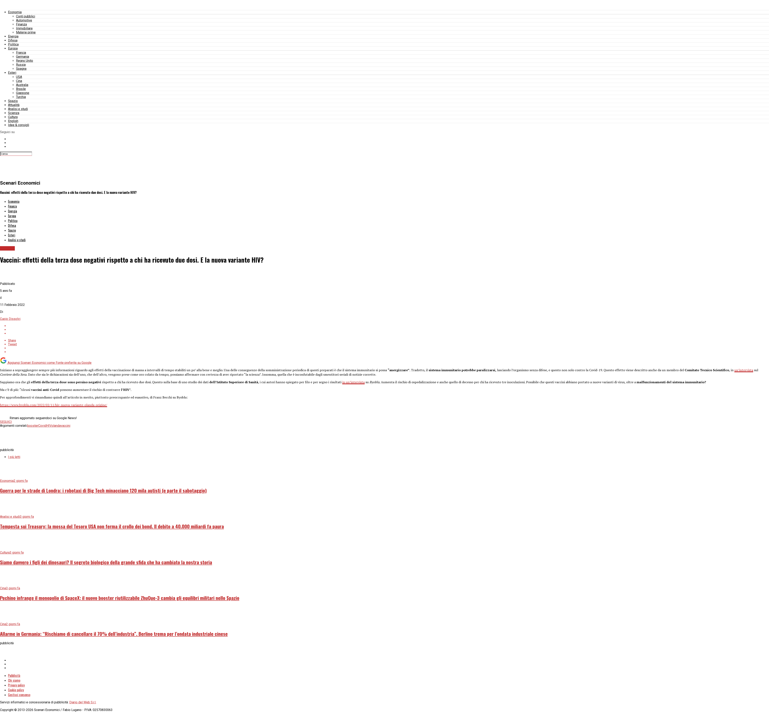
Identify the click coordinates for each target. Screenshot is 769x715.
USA (19, 77)
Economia (15, 12)
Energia (13, 36)
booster (32, 426)
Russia (21, 65)
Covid (42, 426)
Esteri (12, 73)
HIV (48, 426)
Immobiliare (24, 28)
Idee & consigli (18, 125)
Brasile (21, 89)
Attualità (13, 105)
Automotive (24, 20)
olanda (56, 426)
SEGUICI (6, 422)
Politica (13, 44)
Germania (22, 57)
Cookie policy (16, 690)
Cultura (13, 117)
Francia (21, 53)
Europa (13, 48)
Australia (22, 85)
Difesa (12, 40)
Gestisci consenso (19, 694)
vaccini (65, 426)
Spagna (21, 69)
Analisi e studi (18, 109)
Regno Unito (24, 61)
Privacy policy (16, 685)
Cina (19, 81)
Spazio (13, 101)
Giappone (22, 93)
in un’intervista (353, 382)
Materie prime (26, 32)
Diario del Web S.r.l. (82, 702)
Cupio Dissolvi (10, 319)
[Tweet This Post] (388, 330)
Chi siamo (14, 680)
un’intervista (743, 370)
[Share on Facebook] (388, 326)
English (13, 121)
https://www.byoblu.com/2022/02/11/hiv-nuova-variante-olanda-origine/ (53, 405)
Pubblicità (14, 675)
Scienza (13, 113)
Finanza (21, 24)
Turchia (21, 97)
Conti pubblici (25, 16)
